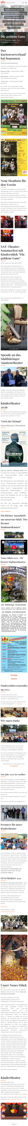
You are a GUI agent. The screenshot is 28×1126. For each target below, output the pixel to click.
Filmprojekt (4, 906)
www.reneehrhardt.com (8, 911)
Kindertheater (23, 1094)
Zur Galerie (18, 704)
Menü (25, 2)
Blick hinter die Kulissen (14, 1099)
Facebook (14, 1124)
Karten (14, 678)
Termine (14, 675)
